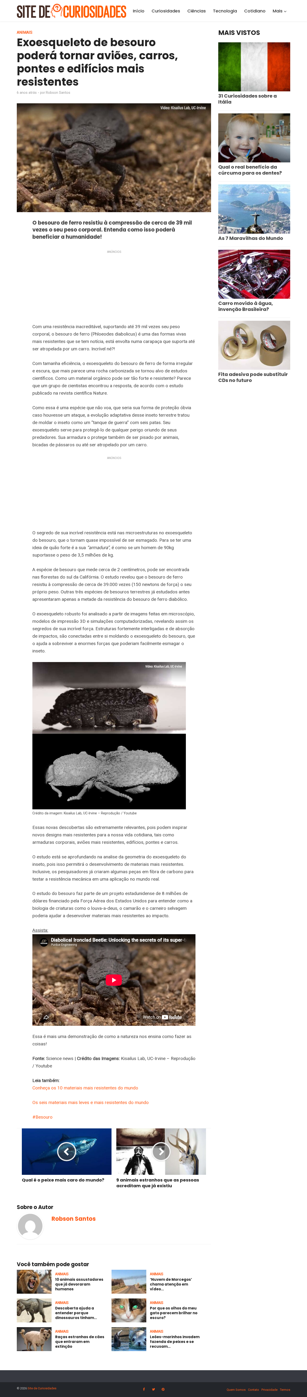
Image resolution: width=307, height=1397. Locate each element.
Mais (278, 11)
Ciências (196, 11)
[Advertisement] (113, 287)
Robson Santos (58, 92)
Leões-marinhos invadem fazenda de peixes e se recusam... (175, 1341)
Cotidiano (255, 11)
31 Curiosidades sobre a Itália (247, 99)
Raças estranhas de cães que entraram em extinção (79, 1341)
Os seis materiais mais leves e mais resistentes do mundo (90, 1102)
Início (138, 11)
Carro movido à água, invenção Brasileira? (245, 306)
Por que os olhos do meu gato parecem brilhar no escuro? (173, 1313)
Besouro (44, 1117)
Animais (24, 32)
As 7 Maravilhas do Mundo (250, 238)
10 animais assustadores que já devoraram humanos (79, 1284)
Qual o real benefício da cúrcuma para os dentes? (250, 170)
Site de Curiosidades (42, 1388)
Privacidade (269, 1389)
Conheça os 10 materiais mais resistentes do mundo (85, 1088)
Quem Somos (236, 1389)
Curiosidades (166, 11)
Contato (253, 1389)
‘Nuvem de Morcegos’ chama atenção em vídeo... (171, 1284)
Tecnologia (225, 11)
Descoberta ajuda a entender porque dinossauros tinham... (76, 1313)
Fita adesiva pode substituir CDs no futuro (253, 377)
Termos (285, 1389)
